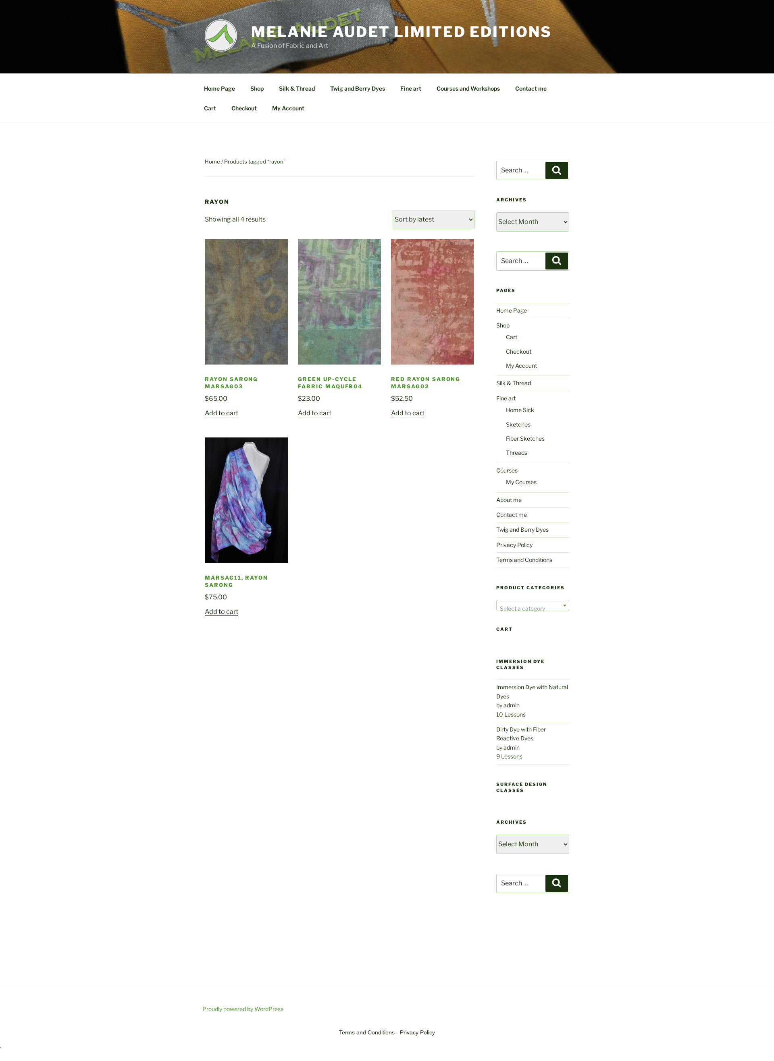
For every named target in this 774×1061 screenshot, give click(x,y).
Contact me (531, 88)
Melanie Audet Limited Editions (401, 32)
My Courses (521, 482)
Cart (210, 108)
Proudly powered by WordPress (242, 1008)
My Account (288, 108)
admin (512, 705)
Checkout (244, 108)
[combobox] (532, 605)
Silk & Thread (297, 88)
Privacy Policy (514, 544)
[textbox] (533, 608)
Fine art (410, 88)
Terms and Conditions (524, 559)
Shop (257, 88)
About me (509, 499)
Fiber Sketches (525, 438)
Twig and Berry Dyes (357, 88)
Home (212, 161)
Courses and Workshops (468, 88)
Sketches (518, 424)
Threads (516, 452)
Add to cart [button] (221, 413)
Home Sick (520, 409)
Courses (507, 470)
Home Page (219, 88)
